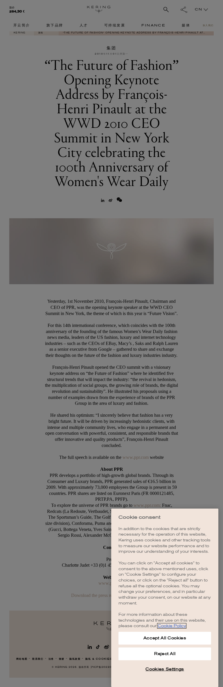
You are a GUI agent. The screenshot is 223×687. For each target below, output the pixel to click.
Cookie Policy (172, 626)
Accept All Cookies (164, 638)
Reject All (165, 654)
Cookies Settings (164, 669)
